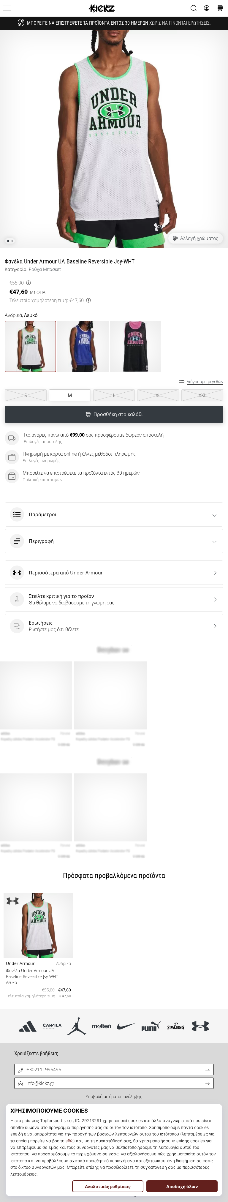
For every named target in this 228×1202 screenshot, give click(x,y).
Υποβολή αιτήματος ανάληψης (114, 1096)
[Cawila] (52, 1026)
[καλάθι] (220, 8)
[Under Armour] (200, 1026)
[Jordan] (77, 1026)
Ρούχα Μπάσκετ (45, 269)
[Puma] (151, 1026)
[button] (114, 514)
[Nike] (126, 1026)
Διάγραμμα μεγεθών (205, 381)
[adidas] (27, 1026)
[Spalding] (175, 1026)
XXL (202, 395)
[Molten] (101, 1026)
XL (158, 395)
